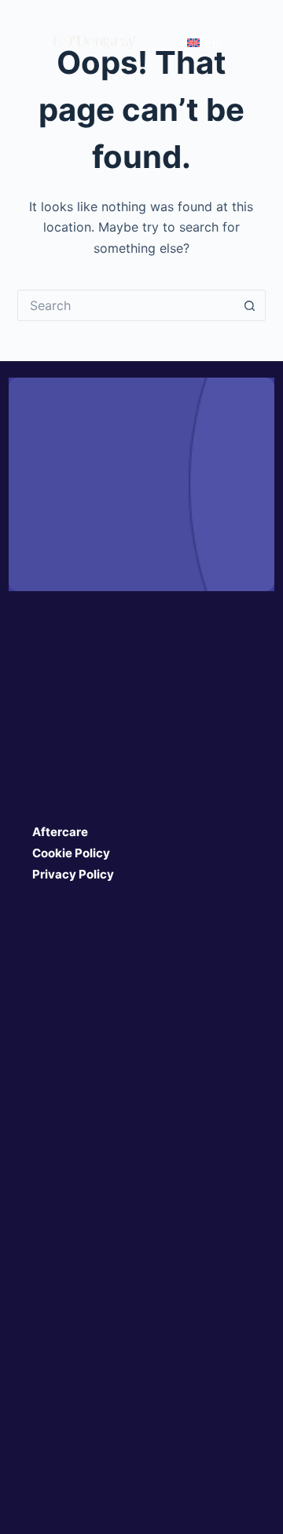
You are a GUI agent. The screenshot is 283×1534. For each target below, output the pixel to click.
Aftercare (60, 831)
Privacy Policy (73, 874)
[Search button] (250, 305)
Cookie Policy (71, 853)
